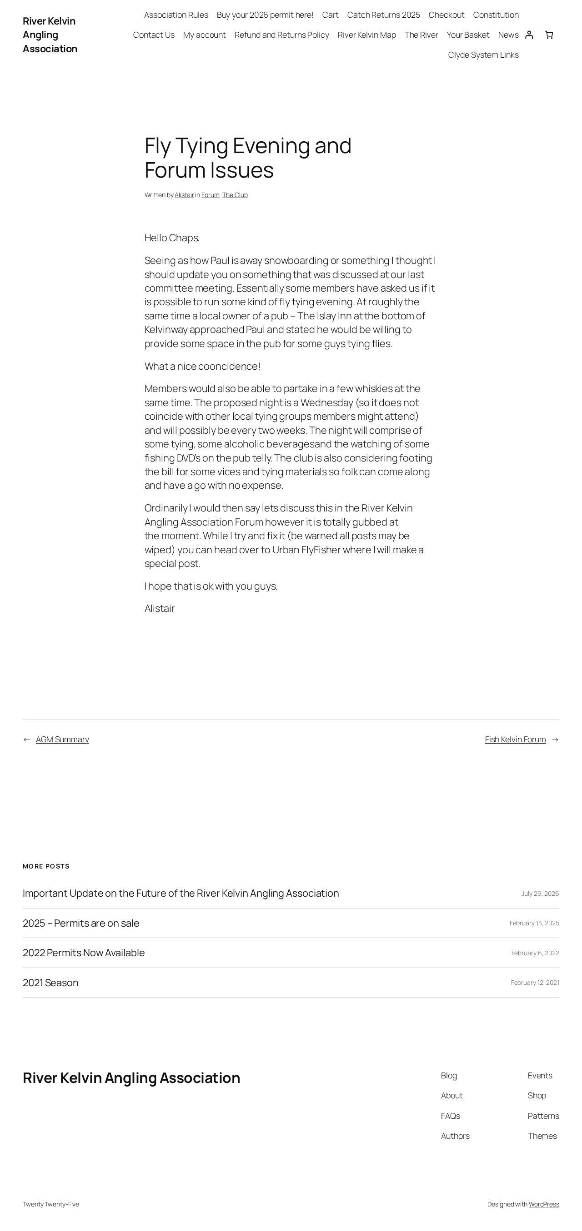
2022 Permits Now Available (84, 952)
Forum (210, 194)
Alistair (184, 194)
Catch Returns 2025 (383, 14)
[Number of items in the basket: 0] (549, 35)
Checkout (446, 14)
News (508, 34)
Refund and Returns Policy (282, 34)
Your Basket (468, 34)
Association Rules (176, 14)
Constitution (496, 14)
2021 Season (51, 982)
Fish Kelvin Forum (515, 739)
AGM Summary (62, 739)
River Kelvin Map (367, 34)
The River (421, 34)
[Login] (529, 35)
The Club (234, 194)
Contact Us (154, 34)
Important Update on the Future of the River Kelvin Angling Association (181, 893)
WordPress (544, 1204)
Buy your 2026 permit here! (265, 14)
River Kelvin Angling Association (50, 34)
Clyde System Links (483, 54)
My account (204, 34)
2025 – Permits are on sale (81, 923)
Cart (330, 14)
